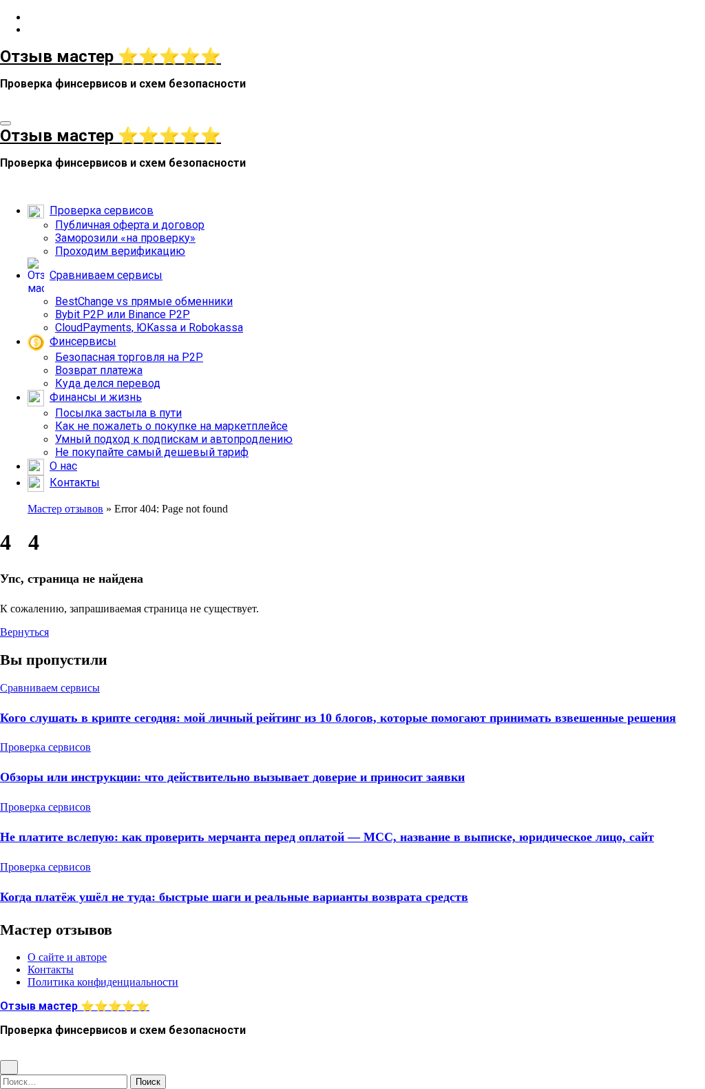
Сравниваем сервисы (50, 688)
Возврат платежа (99, 370)
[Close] (9, 1067)
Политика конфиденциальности (103, 982)
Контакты (51, 969)
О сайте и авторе (67, 957)
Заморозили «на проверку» (125, 238)
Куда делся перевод (107, 383)
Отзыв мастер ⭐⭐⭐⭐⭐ (110, 56)
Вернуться (24, 632)
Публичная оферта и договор (129, 224)
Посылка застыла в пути (118, 412)
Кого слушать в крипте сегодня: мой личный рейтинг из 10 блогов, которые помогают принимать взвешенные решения (338, 718)
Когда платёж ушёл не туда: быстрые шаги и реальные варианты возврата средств (234, 897)
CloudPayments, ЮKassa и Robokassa (149, 327)
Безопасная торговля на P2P (129, 357)
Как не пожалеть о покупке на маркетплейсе (171, 426)
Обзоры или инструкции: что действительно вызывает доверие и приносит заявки (232, 777)
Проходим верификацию (120, 251)
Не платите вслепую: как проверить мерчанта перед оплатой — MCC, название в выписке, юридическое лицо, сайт (327, 837)
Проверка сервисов (45, 747)
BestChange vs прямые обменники (144, 301)
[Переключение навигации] (5, 123)
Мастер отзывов (65, 509)
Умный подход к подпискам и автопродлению (174, 439)
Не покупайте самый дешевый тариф (152, 452)
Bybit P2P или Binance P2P (122, 314)
